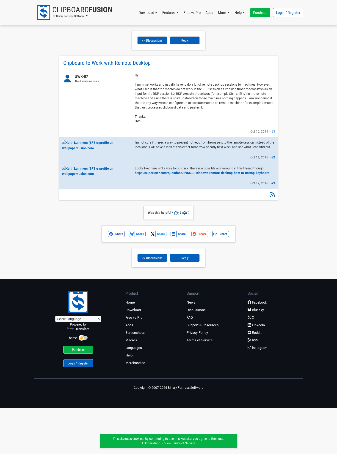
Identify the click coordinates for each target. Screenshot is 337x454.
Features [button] (169, 12)
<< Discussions (152, 40)
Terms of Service (200, 340)
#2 (273, 157)
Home (130, 302)
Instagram (259, 348)
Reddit (257, 333)
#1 (273, 131)
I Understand (151, 443)
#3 (273, 183)
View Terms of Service (179, 443)
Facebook (259, 302)
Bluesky (258, 310)
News (191, 302)
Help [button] (238, 12)
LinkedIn (258, 325)
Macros (131, 340)
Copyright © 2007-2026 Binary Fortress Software (168, 387)
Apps (209, 12)
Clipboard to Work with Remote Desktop (107, 63)
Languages (133, 348)
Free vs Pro (192, 12)
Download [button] (146, 12)
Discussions (196, 310)
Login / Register (288, 12)
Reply (184, 40)
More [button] (222, 12)
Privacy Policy (197, 333)
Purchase (260, 12)
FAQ (190, 317)
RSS (255, 340)
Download (133, 310)
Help (129, 355)
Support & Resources (203, 325)
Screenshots (135, 333)
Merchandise (135, 363)
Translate (82, 329)
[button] (74, 12)
